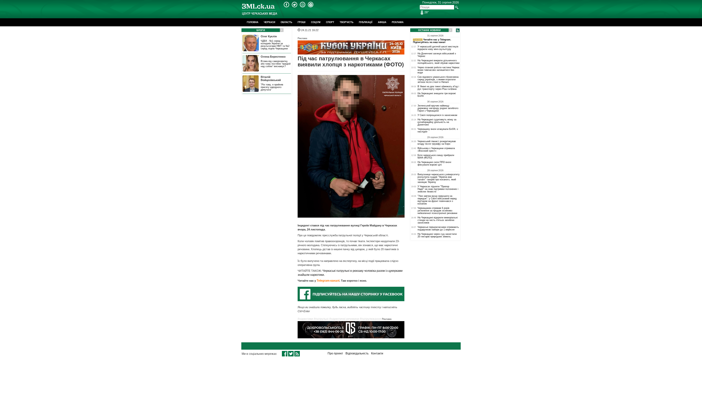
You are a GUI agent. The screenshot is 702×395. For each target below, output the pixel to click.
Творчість (346, 22)
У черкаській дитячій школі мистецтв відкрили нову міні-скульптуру (438, 47)
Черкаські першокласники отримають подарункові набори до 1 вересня (438, 228)
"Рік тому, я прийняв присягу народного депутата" (272, 87)
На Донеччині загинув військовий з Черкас (437, 54)
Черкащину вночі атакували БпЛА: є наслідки (438, 130)
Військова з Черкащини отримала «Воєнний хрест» (436, 149)
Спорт (330, 22)
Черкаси (269, 22)
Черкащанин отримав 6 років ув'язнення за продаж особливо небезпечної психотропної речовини (437, 211)
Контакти (377, 353)
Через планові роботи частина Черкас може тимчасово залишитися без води (439, 70)
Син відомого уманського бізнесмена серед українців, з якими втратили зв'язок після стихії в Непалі (438, 79)
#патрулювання (370, 318)
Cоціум (315, 22)
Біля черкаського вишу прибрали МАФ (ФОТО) (436, 156)
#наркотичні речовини (344, 318)
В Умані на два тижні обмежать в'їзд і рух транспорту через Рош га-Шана (438, 87)
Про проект (335, 353)
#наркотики (305, 318)
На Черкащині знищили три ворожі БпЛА (437, 94)
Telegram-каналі (328, 280)
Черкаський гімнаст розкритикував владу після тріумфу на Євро (437, 142)
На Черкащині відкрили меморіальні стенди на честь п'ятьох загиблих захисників (438, 220)
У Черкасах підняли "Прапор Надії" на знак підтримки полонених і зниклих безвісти (438, 189)
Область (286, 22)
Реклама (397, 22)
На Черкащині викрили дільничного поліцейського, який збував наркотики (438, 61)
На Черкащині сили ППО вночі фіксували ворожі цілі (434, 163)
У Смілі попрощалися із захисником (437, 115)
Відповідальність (357, 353)
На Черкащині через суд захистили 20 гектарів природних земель (437, 235)
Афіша (382, 22)
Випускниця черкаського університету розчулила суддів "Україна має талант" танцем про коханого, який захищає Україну (439, 178)
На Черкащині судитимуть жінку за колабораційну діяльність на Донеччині (437, 122)
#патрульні (321, 318)
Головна (252, 22)
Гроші (301, 22)
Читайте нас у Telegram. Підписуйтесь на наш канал (432, 41)
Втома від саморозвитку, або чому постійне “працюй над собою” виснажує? (275, 64)
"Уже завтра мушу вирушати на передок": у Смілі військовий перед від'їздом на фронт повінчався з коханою (437, 200)
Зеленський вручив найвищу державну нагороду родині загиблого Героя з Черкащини (438, 108)
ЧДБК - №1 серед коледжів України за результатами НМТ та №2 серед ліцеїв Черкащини (275, 45)
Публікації (365, 22)
